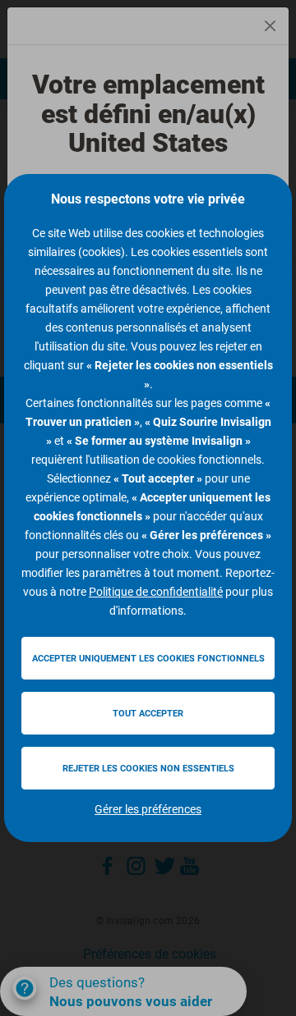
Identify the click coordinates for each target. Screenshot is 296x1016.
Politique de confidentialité (156, 591)
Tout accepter (148, 713)
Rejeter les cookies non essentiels (148, 768)
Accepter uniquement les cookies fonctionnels (148, 658)
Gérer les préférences (148, 809)
